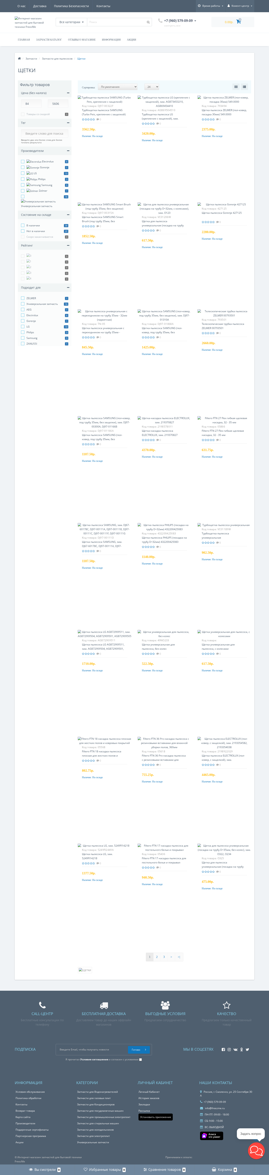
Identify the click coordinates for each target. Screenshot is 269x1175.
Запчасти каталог (49, 39)
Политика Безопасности (71, 6)
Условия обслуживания (30, 1092)
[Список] (244, 87)
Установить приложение (155, 1117)
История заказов (148, 1098)
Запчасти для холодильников (95, 1129)
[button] (256, 1150)
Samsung (46, 185)
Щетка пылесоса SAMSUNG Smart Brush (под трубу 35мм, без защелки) (102, 221)
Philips (41, 179)
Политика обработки (28, 1098)
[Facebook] (222, 1048)
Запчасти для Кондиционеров (96, 1104)
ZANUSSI (31, 343)
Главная (24, 39)
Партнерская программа (31, 1136)
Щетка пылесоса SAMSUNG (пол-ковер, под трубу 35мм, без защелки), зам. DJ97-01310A (162, 332)
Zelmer (42, 191)
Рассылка (144, 1111)
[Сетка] (236, 87)
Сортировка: (88, 87)
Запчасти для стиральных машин (98, 1123)
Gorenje (44, 167)
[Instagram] (228, 1048)
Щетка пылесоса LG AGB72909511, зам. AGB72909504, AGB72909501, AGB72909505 (103, 649)
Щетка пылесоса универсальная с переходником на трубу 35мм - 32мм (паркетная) (103, 332)
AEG (29, 309)
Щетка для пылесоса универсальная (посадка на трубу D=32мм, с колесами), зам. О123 (163, 225)
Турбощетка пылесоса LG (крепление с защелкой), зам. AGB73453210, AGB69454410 (160, 119)
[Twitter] (246, 1048)
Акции (131, 39)
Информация (111, 39)
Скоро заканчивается (39, 237)
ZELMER (31, 298)
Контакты (103, 6)
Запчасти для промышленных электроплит (104, 1117)
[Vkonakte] (234, 1048)
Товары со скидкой (38, 114)
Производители (25, 1123)
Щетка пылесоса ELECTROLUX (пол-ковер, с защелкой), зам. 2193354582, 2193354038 (223, 760)
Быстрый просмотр (104, 102)
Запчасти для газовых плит (94, 1098)
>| (179, 957)
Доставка (39, 6)
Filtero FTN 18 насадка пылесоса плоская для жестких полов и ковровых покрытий (101, 756)
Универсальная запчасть (36, 206)
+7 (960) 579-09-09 (215, 1102)
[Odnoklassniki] (240, 1048)
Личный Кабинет (149, 1092)
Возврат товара (25, 1111)
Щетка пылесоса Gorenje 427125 (222, 213)
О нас (21, 6)
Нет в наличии (35, 231)
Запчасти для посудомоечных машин (100, 1111)
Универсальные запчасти (93, 1142)
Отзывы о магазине (82, 39)
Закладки (144, 1104)
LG (35, 173)
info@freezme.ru (214, 1108)
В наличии (33, 225)
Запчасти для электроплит (93, 1136)
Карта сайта (23, 1117)
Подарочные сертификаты (32, 1129)
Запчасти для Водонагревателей (97, 1092)
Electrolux (47, 161)
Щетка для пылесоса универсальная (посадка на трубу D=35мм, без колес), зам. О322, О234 (224, 867)
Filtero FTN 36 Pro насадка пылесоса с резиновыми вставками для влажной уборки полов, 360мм (164, 760)
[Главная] (19, 58)
